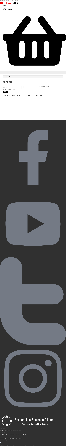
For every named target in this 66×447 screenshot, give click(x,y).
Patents (14, 438)
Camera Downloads (6, 12)
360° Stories (5, 9)
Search (9, 76)
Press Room (12, 434)
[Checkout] (62, 72)
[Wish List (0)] (59, 72)
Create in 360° (5, 8)
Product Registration (13, 12)
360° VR (1, 430)
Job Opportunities (17, 434)
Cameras (4, 5)
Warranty (11, 438)
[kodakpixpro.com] (9, 3)
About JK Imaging (3, 434)
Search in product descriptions (9, 89)
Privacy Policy (2, 438)
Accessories (19, 430)
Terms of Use (7, 438)
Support (4, 10)
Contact (18, 12)
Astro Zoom (5, 430)
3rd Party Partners (10, 9)
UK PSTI (24, 434)
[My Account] (57, 72)
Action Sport (14, 430)
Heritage (7, 434)
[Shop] (34, 68)
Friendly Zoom (9, 430)
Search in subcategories (44, 86)
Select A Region (19, 438)
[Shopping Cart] (60, 72)
